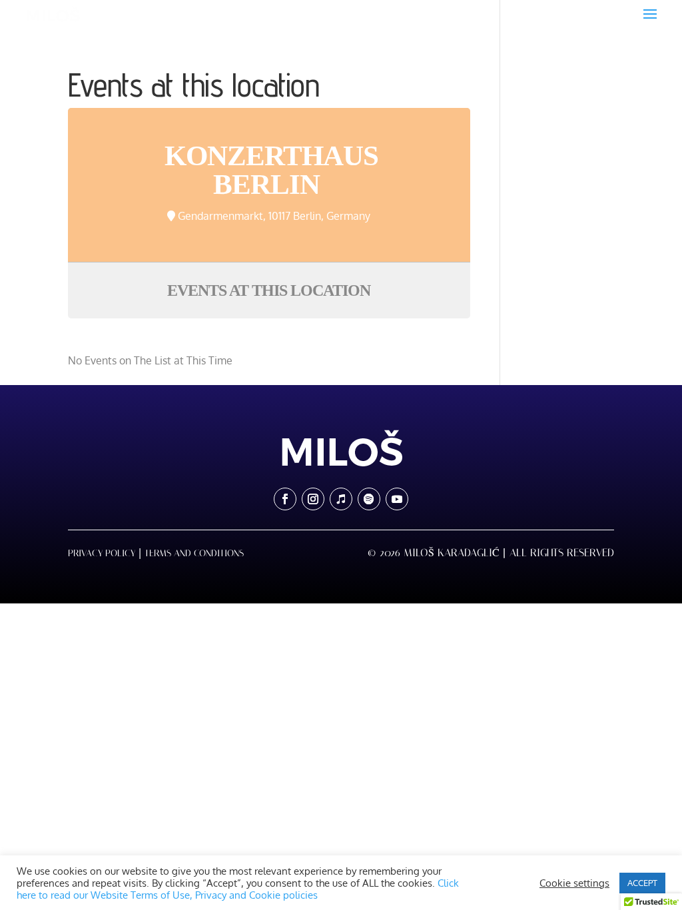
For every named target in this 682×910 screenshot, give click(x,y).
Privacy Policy (101, 553)
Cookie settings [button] (574, 883)
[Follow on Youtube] (397, 499)
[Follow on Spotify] (369, 499)
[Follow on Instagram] (313, 499)
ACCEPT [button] (642, 882)
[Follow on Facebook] (285, 499)
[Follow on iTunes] (341, 499)
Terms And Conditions (194, 553)
